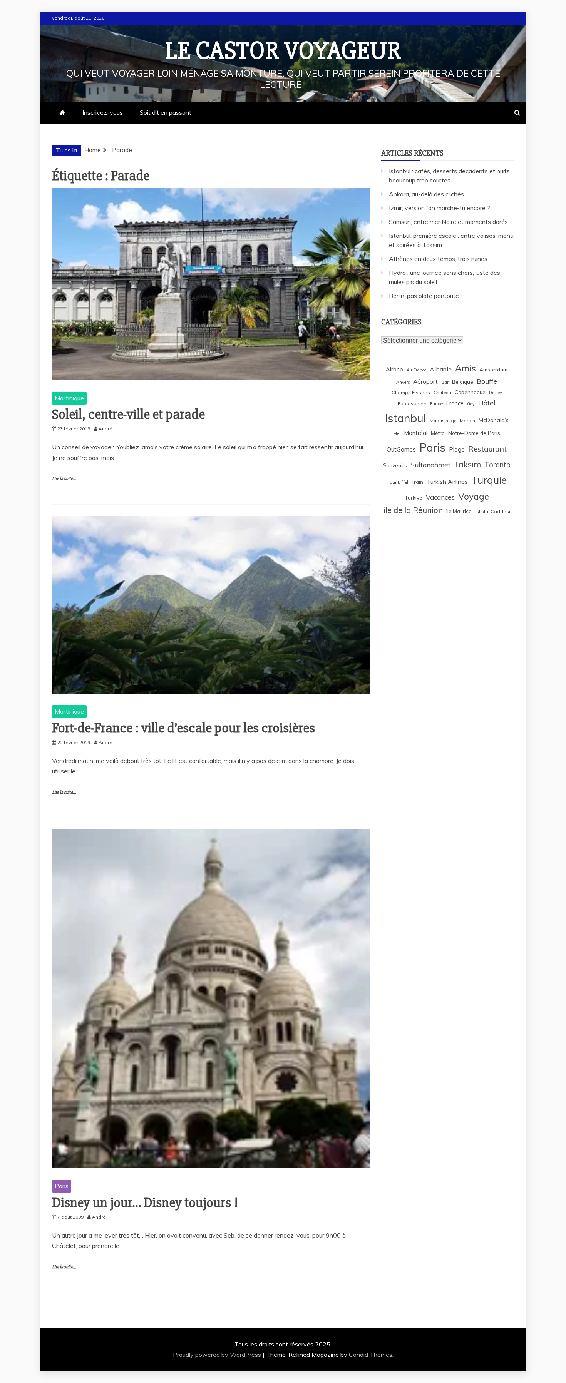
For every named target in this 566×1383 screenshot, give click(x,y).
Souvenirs (395, 465)
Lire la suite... (64, 479)
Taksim (467, 464)
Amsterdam (493, 369)
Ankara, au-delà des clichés (426, 194)
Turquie (489, 480)
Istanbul (405, 418)
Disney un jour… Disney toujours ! (145, 1202)
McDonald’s (494, 420)
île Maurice (459, 511)
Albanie (441, 369)
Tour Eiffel (397, 482)
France (455, 403)
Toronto (497, 464)
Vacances (440, 497)
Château (442, 392)
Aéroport (425, 381)
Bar (445, 382)
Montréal (415, 432)
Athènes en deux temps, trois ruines (438, 259)
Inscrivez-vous (102, 112)
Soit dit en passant (165, 112)
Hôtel (487, 403)
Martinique (69, 398)
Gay (471, 403)
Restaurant (487, 448)
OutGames (401, 449)
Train (417, 482)
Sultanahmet (430, 465)
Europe (436, 403)
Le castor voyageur (283, 51)
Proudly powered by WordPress (218, 1354)
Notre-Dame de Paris (474, 433)
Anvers (403, 382)
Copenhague (470, 392)
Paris (62, 1186)
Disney (495, 392)
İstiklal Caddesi (492, 511)
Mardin (467, 420)
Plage (457, 449)
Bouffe (487, 381)
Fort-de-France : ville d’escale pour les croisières (183, 728)
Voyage (473, 496)
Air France (416, 370)
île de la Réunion (413, 510)
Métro (438, 433)
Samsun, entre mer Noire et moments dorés (448, 222)
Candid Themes (370, 1354)
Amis (465, 368)
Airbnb (394, 369)
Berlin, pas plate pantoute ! (425, 295)
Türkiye (413, 497)
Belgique (462, 381)
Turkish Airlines (447, 481)
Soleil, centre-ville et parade (128, 414)
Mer (397, 433)
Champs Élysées (411, 392)
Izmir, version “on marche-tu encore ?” (440, 208)
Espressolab (412, 403)
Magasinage (443, 420)
